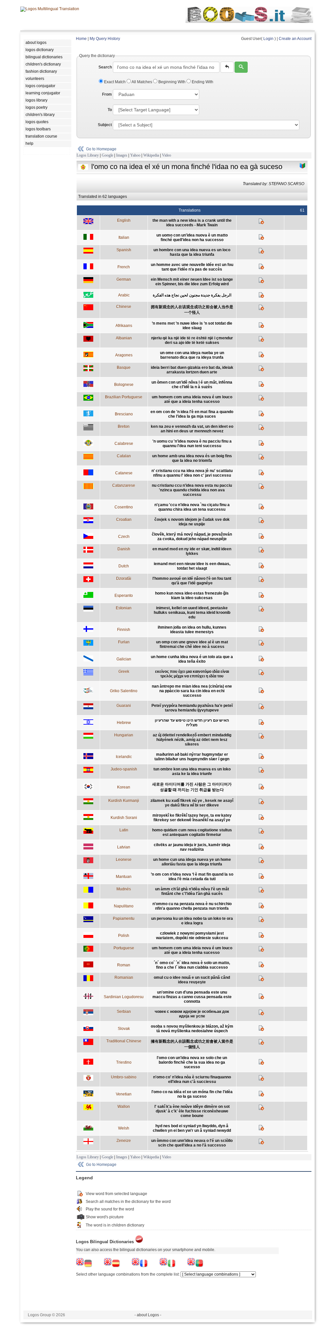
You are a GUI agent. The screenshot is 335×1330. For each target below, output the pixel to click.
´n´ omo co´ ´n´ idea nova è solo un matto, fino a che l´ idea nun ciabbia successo (192, 965)
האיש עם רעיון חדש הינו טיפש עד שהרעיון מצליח (192, 722)
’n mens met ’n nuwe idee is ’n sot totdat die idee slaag (192, 325)
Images (121, 155)
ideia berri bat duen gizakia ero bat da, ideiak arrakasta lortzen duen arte (192, 369)
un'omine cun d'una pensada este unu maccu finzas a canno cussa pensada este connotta (192, 997)
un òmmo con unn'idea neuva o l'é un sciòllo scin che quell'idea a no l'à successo (192, 1143)
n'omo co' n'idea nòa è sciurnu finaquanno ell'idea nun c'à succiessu (192, 1079)
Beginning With (171, 82)
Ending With (202, 82)
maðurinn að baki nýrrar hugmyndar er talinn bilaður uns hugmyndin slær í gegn (191, 756)
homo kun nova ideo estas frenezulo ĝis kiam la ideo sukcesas (192, 595)
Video (166, 155)
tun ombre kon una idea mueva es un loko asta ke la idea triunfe (192, 771)
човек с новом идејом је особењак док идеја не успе (192, 1013)
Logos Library (88, 155)
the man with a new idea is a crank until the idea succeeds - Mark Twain (192, 222)
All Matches (142, 82)
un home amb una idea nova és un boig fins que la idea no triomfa (192, 458)
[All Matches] (302, 165)
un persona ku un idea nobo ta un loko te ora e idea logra (192, 920)
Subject (105, 125)
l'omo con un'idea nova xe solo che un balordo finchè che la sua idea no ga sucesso (192, 1062)
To (110, 109)
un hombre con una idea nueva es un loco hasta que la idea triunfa (191, 252)
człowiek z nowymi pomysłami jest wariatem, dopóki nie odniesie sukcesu (192, 935)
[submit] (241, 67)
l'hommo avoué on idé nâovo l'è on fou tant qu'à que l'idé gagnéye (191, 580)
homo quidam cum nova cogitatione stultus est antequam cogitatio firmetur (192, 832)
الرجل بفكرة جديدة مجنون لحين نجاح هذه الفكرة (192, 295)
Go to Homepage (101, 149)
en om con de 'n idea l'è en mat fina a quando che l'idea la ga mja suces (191, 414)
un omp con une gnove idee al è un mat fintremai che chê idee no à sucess (192, 644)
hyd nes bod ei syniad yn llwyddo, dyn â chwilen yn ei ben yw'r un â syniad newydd (192, 1128)
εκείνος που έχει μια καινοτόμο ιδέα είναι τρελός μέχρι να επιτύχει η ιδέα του (192, 673)
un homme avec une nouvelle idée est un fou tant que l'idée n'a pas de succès (192, 267)
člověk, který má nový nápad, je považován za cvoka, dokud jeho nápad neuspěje (192, 536)
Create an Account (295, 38)
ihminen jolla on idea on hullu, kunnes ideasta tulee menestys (192, 629)
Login (268, 38)
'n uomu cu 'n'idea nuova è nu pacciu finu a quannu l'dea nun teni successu (192, 443)
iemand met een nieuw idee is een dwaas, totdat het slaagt (192, 566)
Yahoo (135, 155)
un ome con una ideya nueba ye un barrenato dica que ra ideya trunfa (192, 355)
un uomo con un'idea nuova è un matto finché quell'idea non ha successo (192, 237)
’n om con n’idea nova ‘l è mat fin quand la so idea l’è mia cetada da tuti (192, 876)
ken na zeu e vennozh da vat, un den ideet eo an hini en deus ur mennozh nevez (192, 428)
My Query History (105, 38)
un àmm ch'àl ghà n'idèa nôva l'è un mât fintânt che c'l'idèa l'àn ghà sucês (192, 891)
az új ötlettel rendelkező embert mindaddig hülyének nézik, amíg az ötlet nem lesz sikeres (192, 740)
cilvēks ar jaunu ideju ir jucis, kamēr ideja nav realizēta (192, 847)
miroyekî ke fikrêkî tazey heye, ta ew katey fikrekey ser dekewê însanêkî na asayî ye (192, 817)
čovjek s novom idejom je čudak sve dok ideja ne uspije (192, 521)
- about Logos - (147, 1315)
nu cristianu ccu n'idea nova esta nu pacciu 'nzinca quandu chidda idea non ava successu (192, 490)
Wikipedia (151, 155)
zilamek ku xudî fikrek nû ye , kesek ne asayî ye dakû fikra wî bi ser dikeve (191, 803)
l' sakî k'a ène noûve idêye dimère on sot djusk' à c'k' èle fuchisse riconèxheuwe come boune (192, 1111)
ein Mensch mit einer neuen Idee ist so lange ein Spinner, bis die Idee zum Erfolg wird (192, 281)
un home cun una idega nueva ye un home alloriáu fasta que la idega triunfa (192, 861)
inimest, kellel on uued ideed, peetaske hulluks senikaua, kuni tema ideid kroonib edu (192, 612)
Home (81, 38)
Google (107, 155)
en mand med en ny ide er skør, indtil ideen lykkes (191, 551)
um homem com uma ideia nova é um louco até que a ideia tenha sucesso (192, 399)
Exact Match (115, 82)
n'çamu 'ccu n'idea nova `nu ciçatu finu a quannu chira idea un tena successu (192, 507)
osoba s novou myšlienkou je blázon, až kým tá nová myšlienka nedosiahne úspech (192, 1028)
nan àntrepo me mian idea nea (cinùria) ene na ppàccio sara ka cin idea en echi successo (192, 691)
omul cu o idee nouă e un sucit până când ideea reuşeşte (192, 979)
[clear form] (227, 67)
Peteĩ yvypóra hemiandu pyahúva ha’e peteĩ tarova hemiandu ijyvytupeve (192, 707)
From (107, 94)
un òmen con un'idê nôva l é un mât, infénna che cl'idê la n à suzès (191, 384)
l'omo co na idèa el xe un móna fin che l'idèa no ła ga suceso (192, 1094)
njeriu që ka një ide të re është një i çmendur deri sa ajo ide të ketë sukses (192, 340)
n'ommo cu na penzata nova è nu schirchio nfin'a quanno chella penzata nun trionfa (192, 906)
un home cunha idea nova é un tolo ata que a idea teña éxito (192, 659)
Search (105, 67)
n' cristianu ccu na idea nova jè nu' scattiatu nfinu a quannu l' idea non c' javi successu (192, 473)
